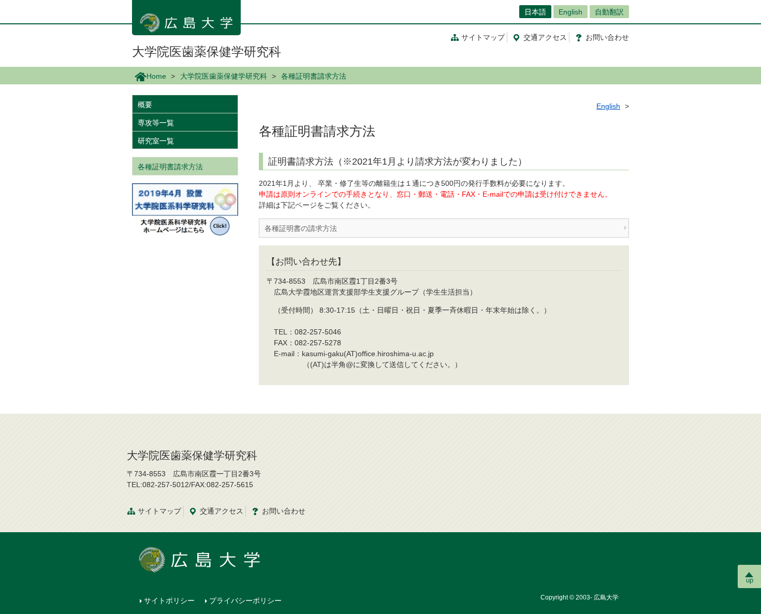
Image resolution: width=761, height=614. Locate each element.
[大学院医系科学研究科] (185, 209)
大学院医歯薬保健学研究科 (206, 52)
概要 (145, 104)
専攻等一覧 (156, 123)
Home (156, 76)
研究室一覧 (156, 141)
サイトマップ (483, 37)
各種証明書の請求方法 (301, 228)
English (570, 12)
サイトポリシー (169, 600)
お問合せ (607, 37)
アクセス (545, 37)
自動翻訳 (609, 12)
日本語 (535, 12)
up (749, 580)
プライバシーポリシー (245, 600)
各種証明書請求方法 (170, 167)
